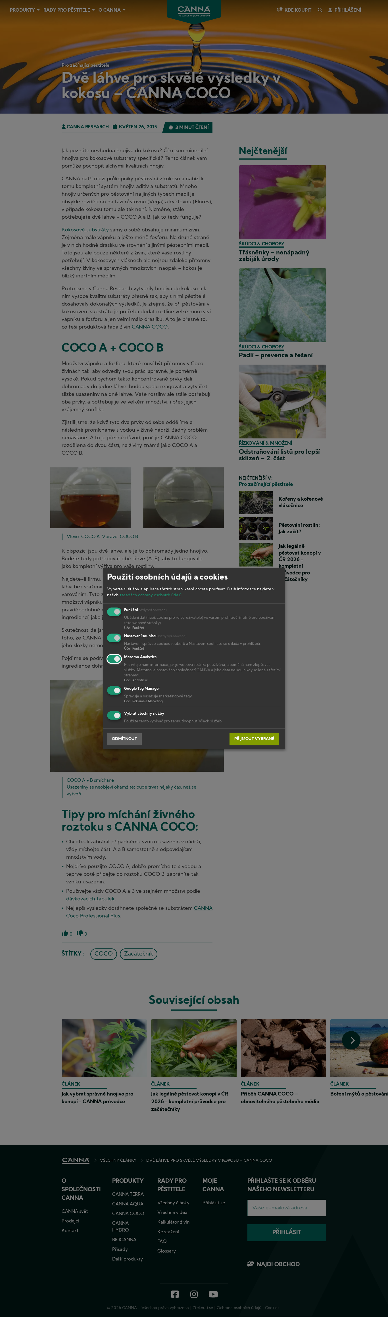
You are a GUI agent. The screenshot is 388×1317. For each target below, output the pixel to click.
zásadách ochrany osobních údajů (151, 595)
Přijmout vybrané (254, 739)
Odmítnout (124, 739)
